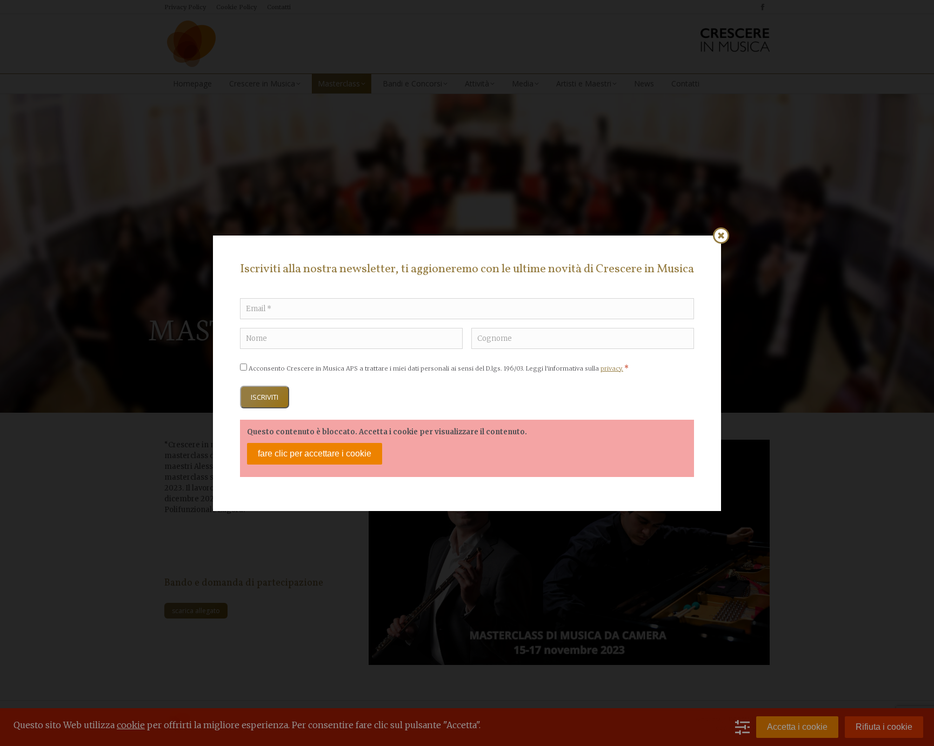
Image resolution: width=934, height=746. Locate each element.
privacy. (612, 368)
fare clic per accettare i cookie (314, 453)
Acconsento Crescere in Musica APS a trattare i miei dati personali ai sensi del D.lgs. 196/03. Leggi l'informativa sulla (439, 368)
